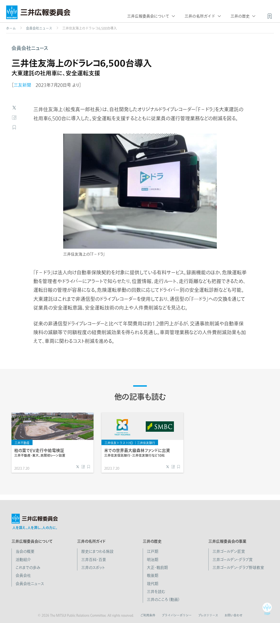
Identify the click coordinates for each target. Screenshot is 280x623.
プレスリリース (208, 615)
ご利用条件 (147, 615)
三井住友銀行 (146, 442)
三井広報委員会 (38, 13)
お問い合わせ (233, 615)
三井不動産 (22, 442)
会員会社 (23, 575)
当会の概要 (25, 551)
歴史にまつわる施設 (97, 551)
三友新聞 (22, 85)
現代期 (152, 584)
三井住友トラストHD (118, 442)
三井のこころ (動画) (163, 599)
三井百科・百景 (93, 560)
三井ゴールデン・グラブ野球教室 (238, 567)
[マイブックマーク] (269, 15)
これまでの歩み (28, 567)
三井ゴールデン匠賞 (228, 551)
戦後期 (152, 575)
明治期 (152, 560)
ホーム (11, 28)
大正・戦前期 (157, 567)
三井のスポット (93, 567)
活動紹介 (23, 560)
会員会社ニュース (39, 28)
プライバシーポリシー (177, 615)
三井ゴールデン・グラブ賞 (232, 560)
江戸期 (152, 551)
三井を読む (156, 591)
